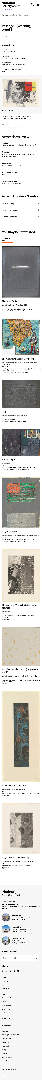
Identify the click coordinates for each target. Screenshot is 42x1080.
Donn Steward (6, 63)
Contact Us (5, 989)
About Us (5, 981)
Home (3, 15)
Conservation (6, 1046)
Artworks (9, 15)
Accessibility (6, 1009)
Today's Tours (6, 1005)
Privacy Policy (5, 1076)
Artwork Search (7, 1038)
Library (4, 1050)
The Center (5, 1042)
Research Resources (9, 216)
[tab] (7, 240)
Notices (4, 1073)
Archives (4, 1053)
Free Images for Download (10, 1035)
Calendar (5, 1001)
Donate (4, 1022)
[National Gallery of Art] (21, 893)
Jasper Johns (6, 50)
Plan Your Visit (6, 998)
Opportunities (6, 1026)
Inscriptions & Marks (10, 210)
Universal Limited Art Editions (11, 69)
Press (3, 985)
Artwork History (8, 204)
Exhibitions (5, 1013)
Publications (5, 1061)
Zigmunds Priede (7, 56)
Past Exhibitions (7, 1057)
